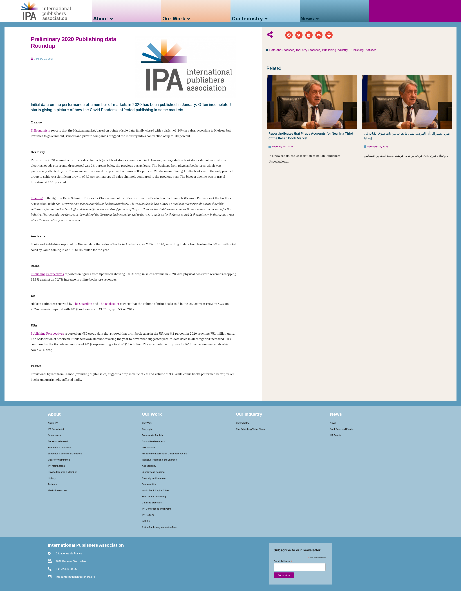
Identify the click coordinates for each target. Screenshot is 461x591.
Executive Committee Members (65, 453)
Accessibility (149, 466)
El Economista (40, 130)
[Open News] (317, 19)
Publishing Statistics (363, 50)
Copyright (147, 429)
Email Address (283, 561)
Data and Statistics (281, 50)
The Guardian (82, 304)
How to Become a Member (62, 472)
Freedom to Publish (152, 435)
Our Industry (242, 423)
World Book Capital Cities (155, 490)
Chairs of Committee (59, 459)
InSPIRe (146, 521)
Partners (52, 484)
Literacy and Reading (153, 472)
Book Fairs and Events (341, 429)
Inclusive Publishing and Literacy (159, 459)
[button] (289, 35)
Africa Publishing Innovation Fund (159, 527)
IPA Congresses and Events (156, 508)
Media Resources (57, 490)
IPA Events (335, 435)
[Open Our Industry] (266, 19)
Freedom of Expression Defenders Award (164, 453)
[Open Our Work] (188, 19)
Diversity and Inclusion (154, 478)
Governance (54, 435)
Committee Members (153, 441)
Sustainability (149, 484)
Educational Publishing (154, 496)
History (52, 478)
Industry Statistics (308, 50)
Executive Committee (59, 447)
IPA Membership (57, 466)
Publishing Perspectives (47, 274)
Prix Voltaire (148, 447)
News (333, 423)
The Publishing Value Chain (250, 429)
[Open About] (111, 19)
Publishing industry (335, 50)
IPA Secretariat (56, 429)
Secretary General (58, 441)
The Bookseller (109, 304)
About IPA (53, 423)
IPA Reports (148, 515)
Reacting (37, 198)
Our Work (147, 423)
